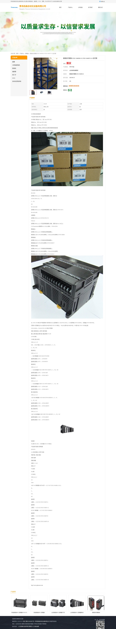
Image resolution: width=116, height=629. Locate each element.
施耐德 (14, 71)
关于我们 (90, 7)
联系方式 (100, 7)
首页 (60, 7)
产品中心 (70, 7)
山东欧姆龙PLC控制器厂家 (22, 612)
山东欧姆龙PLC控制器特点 (41, 612)
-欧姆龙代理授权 (60, 612)
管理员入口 (31, 626)
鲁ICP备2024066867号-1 (29, 621)
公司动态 (80, 7)
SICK (13, 78)
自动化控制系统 (16, 81)
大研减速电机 (16, 65)
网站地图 (36, 626)
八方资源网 (21, 626)
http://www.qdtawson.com (37, 585)
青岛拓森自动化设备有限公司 (42, 621)
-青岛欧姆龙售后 (79, 612)
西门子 (14, 75)
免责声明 (26, 626)
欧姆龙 (27, 53)
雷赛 (13, 62)
